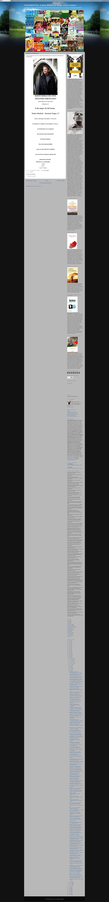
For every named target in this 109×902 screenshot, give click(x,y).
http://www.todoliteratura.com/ (72, 416)
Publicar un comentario (32, 176)
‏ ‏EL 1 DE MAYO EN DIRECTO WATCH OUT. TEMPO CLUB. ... (75, 747)
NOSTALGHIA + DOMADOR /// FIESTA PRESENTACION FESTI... (75, 832)
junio (70, 667)
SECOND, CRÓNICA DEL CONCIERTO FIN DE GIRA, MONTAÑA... (74, 705)
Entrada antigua (61, 180)
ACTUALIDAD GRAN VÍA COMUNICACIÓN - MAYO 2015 (75, 672)
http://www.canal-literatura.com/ (73, 414)
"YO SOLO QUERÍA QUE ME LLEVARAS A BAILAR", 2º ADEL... (75, 700)
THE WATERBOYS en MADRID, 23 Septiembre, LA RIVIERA (75, 687)
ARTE (68, 620)
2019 (70, 651)
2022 (70, 646)
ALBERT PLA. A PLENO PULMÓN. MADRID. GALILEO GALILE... (75, 788)
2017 (70, 654)
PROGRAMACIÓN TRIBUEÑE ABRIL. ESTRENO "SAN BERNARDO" (76, 871)
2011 (69, 891)
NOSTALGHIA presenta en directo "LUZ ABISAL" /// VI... (75, 745)
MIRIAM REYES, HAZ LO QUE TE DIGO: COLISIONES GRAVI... (75, 825)
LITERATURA (69, 625)
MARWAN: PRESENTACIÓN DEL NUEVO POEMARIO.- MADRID (75, 713)
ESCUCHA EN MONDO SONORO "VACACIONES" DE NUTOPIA (75, 827)
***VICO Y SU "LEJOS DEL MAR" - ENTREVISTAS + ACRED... (75, 697)
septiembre (71, 663)
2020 (70, 649)
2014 (70, 886)
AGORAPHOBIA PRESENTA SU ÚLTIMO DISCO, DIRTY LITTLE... (75, 784)
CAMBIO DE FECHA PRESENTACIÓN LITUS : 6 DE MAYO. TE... (76, 762)
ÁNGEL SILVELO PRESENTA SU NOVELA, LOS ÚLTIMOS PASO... (75, 769)
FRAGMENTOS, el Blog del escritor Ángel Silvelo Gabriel (50, 5)
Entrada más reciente (31, 180)
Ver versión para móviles (45, 183)
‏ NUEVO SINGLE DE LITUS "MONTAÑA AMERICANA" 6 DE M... (76, 720)
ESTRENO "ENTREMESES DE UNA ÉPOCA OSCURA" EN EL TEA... (75, 791)
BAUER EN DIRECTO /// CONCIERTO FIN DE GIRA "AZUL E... (76, 846)
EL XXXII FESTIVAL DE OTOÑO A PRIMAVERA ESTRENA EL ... (75, 710)
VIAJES (68, 636)
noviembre (71, 660)
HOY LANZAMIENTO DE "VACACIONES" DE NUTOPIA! (75, 755)
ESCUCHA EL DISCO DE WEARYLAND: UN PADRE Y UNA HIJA (75, 797)
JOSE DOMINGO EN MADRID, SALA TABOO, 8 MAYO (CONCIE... (75, 722)
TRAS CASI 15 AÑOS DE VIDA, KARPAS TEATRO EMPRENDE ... (75, 819)
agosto (70, 664)
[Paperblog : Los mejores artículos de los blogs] (70, 378)
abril (70, 670)
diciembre (71, 658)
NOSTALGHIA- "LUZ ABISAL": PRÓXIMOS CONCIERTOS (74, 743)
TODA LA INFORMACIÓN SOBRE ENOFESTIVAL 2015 (75, 848)
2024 (70, 643)
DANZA (68, 623)
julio (70, 666)
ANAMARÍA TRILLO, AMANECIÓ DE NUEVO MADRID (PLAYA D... (75, 866)
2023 (70, 645)
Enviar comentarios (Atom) (36, 186)
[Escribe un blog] (45, 170)
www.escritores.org (70, 456)
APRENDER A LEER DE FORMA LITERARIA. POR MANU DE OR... (75, 708)
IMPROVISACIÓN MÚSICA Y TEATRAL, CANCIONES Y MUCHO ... (76, 725)
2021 (70, 648)
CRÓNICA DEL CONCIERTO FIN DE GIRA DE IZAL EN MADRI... (75, 816)
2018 (70, 652)
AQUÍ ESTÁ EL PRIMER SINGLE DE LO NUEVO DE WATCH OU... (75, 781)
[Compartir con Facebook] (47, 170)
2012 (70, 889)
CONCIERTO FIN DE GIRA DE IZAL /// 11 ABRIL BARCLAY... (75, 823)
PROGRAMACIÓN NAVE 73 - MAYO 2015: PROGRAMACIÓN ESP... (75, 679)
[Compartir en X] (46, 170)
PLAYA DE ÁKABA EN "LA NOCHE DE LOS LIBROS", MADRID (76, 759)
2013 (70, 888)
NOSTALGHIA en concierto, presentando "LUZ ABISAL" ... (75, 835)
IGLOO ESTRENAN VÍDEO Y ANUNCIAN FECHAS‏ (74, 774)
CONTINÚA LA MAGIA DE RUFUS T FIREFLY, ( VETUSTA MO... (75, 692)
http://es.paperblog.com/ (71, 415)
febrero (70, 883)
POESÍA (68, 631)
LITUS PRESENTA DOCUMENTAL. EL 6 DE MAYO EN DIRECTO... (76, 682)
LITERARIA (69, 624)
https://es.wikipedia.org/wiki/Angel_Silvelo (74, 465)
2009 (70, 894)
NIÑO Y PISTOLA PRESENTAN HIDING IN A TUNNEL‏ (74, 808)
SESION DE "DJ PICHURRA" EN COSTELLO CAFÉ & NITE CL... (75, 830)
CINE (68, 621)
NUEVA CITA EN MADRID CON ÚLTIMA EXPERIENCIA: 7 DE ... (75, 731)
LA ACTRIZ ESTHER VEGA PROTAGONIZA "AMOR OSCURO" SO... (76, 689)
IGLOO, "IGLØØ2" (72, 820)
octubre (70, 661)
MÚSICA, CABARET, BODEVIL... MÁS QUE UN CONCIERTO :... (76, 810)
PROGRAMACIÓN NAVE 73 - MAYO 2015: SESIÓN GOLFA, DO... (75, 675)
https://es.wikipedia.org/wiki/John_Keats (74, 468)
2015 (70, 657)
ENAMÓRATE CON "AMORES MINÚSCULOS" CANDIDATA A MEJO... (75, 813)
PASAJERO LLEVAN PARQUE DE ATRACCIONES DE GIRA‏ (75, 776)
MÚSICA (68, 628)
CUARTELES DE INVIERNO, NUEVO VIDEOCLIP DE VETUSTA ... (75, 772)
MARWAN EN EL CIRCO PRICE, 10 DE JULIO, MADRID (75, 684)
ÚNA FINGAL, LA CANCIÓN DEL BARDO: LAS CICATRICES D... (75, 767)
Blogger (62, 899)
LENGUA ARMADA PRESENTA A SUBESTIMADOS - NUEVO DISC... (76, 868)
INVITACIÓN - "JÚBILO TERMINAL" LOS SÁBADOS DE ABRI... (75, 843)
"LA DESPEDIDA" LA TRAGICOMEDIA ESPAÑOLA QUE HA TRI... (76, 851)
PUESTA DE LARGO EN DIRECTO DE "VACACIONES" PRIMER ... (75, 803)
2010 (70, 892)
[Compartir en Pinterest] (48, 170)
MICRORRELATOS (70, 627)
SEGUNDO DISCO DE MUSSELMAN (75, 836)
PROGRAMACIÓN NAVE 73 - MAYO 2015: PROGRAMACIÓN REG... (75, 677)
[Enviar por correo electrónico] (44, 170)
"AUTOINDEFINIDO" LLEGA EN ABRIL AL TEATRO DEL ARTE (75, 752)
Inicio (46, 180)
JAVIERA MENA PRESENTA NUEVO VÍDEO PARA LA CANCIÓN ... (75, 841)
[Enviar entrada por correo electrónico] (42, 170)
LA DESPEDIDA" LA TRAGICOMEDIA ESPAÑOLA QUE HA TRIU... (76, 737)
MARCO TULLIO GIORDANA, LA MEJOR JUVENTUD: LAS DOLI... (75, 875)
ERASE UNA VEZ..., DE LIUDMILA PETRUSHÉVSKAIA (75, 764)
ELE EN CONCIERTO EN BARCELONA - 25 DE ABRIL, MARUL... (74, 739)
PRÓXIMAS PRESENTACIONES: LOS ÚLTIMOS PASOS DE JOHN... (76, 877)
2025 (70, 642)
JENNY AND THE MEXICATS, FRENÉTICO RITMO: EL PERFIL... (76, 695)
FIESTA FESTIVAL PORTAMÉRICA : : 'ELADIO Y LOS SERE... (76, 728)
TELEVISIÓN (69, 635)
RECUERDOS (69, 632)
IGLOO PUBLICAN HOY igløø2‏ (74, 732)
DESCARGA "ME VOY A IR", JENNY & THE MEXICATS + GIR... (76, 853)
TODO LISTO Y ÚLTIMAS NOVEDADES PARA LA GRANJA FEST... (75, 800)
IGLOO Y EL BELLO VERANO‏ (74, 872)
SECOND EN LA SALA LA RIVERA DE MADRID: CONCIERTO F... (76, 715)
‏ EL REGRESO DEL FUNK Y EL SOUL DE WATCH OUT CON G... (76, 839)
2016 (70, 655)
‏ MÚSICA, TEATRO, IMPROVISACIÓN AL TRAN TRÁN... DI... (74, 794)
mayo (70, 669)
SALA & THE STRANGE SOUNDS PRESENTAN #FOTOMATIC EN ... (75, 734)
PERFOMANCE (70, 629)
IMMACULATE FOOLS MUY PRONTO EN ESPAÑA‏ (74, 779)
